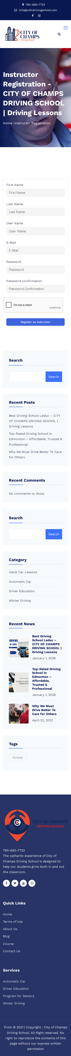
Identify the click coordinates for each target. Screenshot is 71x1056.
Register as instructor (35, 322)
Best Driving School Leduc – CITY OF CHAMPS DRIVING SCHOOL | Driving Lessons (34, 421)
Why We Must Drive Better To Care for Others (44, 710)
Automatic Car (20, 581)
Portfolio (18, 758)
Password (13, 262)
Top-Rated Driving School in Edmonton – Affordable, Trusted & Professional (35, 439)
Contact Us (11, 951)
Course (8, 944)
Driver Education (22, 591)
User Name (14, 223)
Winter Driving (20, 600)
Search (15, 360)
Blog (6, 936)
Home (7, 123)
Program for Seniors (18, 996)
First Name (14, 185)
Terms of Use (13, 921)
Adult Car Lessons (23, 572)
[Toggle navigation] (66, 28)
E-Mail (11, 242)
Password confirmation (24, 281)
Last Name (14, 204)
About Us (10, 929)
